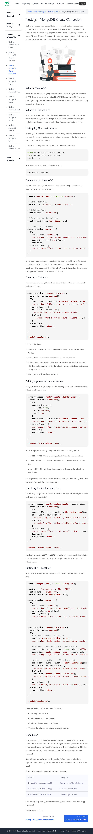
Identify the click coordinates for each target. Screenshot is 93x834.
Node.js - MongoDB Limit (12, 138)
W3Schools (17, 831)
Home (17, 3)
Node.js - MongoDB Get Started (14, 45)
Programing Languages (30, 3)
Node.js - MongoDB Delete (12, 117)
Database (60, 3)
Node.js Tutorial (53, 11)
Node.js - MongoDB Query (12, 99)
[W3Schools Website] (7, 3)
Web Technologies (47, 3)
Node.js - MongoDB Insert (12, 81)
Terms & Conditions (79, 831)
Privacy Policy (65, 831)
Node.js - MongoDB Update (12, 128)
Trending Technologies (74, 3)
